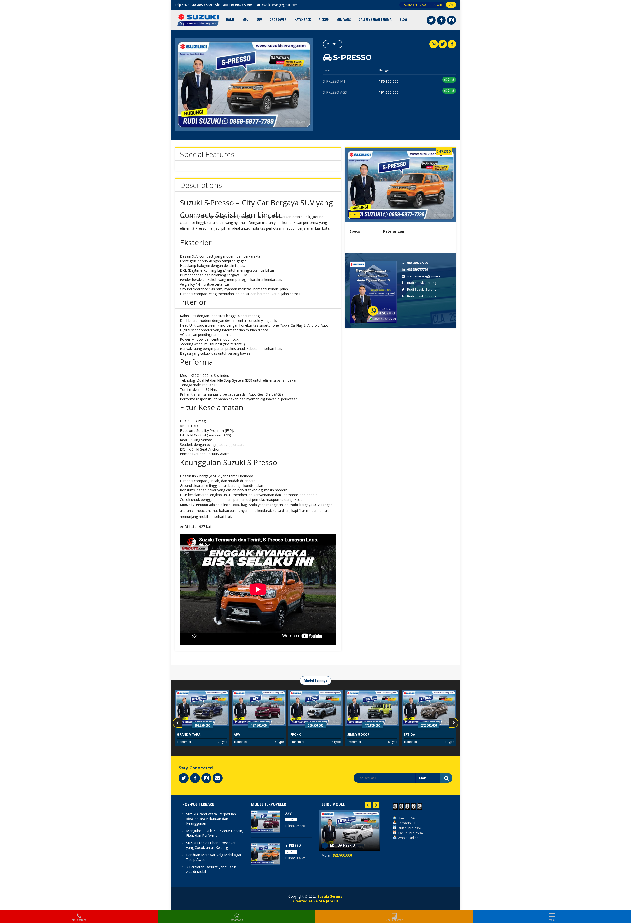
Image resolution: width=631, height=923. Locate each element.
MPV (245, 19)
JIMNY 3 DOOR (415, 734)
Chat (450, 79)
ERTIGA (352, 734)
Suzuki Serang (330, 896)
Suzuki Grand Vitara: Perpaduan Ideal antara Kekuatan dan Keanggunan (211, 819)
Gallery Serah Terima (375, 19)
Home (230, 19)
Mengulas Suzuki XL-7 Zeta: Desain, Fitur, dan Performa (214, 833)
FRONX (239, 734)
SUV (259, 19)
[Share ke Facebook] (452, 44)
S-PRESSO (293, 845)
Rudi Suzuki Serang (421, 282)
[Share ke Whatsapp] (433, 44)
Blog (403, 19)
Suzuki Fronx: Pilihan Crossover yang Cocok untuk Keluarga (211, 845)
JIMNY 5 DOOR (301, 734)
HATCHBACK (302, 19)
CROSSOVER (278, 19)
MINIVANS (343, 19)
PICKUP (324, 19)
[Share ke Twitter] (442, 44)
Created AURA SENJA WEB (315, 901)
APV (180, 734)
